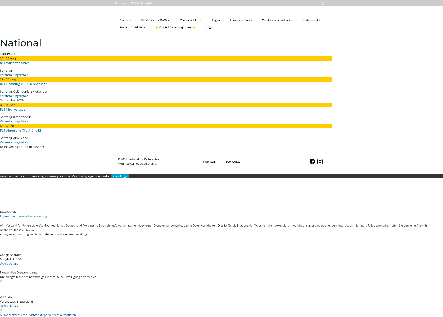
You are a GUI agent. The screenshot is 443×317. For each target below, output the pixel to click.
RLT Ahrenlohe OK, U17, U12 (20, 130)
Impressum (209, 161)
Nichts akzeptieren (41, 315)
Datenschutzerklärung (32, 216)
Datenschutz (233, 161)
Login (209, 27)
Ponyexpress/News (241, 20)
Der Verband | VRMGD (154, 20)
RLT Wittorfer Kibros (14, 63)
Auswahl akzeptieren (13, 315)
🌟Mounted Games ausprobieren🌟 (176, 27)
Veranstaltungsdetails (14, 75)
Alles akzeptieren (64, 315)
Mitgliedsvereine (311, 20)
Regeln (216, 20)
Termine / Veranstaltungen (277, 20)
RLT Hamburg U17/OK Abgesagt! (23, 84)
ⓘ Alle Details (9, 264)
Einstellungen (120, 176)
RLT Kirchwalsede (12, 109)
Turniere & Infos (189, 20)
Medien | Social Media (132, 27)
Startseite (125, 20)
